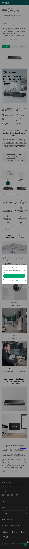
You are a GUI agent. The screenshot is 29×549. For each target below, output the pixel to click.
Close (25, 266)
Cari (14, 276)
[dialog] (14, 274)
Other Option (14, 280)
